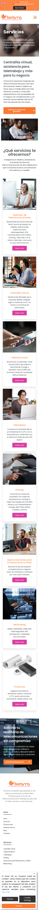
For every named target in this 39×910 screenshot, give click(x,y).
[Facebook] (2, 3)
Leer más (6, 892)
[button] (35, 17)
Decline (10, 899)
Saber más (19, 248)
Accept (18, 906)
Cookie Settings (27, 899)
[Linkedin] (5, 3)
